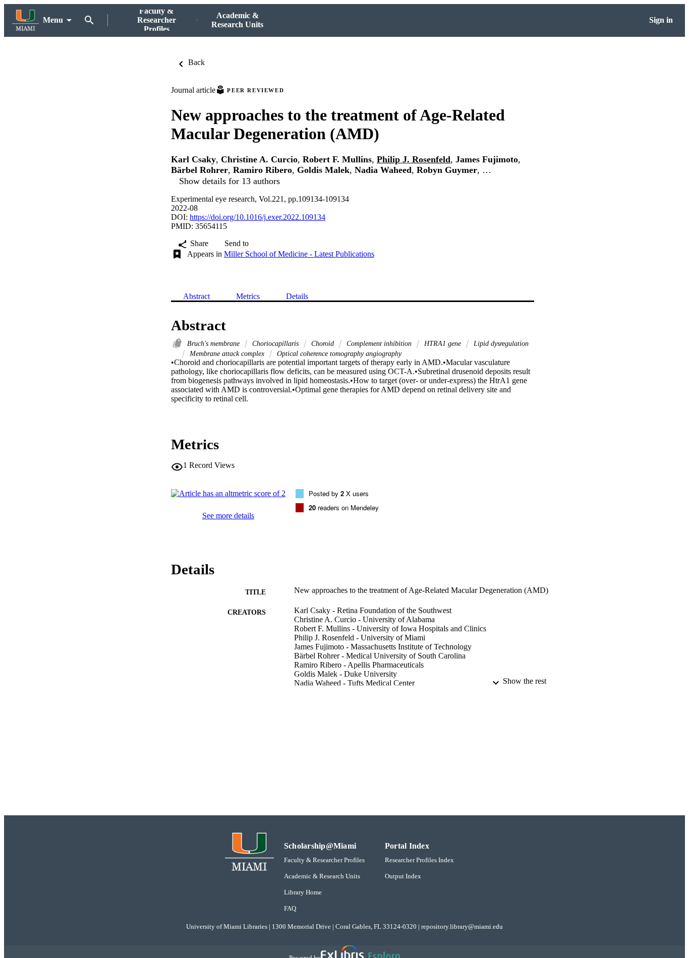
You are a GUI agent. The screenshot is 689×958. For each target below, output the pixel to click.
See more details (228, 515)
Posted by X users (339, 493)
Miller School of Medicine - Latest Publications (299, 254)
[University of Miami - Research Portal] (25, 20)
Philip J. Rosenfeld (413, 159)
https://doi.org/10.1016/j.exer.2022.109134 (257, 217)
